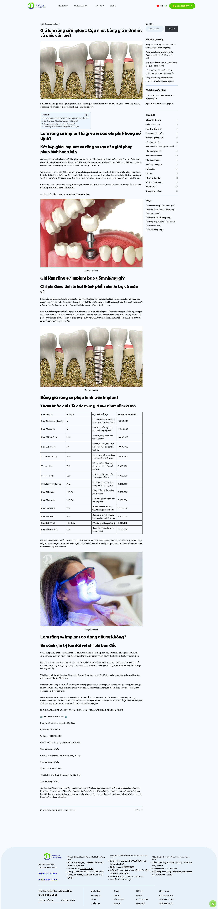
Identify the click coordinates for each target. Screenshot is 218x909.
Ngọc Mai (150, 104)
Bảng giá (117, 903)
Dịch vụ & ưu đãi (80, 6)
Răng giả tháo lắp (153, 178)
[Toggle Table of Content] (85, 115)
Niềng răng (150, 169)
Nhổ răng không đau (154, 164)
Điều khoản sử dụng (166, 896)
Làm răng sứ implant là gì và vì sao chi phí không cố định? (65, 118)
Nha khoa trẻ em (153, 160)
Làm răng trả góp (153, 142)
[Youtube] (157, 6)
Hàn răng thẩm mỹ (153, 129)
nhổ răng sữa (154, 214)
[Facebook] (161, 6)
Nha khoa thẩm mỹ (154, 155)
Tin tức (99, 6)
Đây (57, 749)
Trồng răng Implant (50, 24)
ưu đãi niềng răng (155, 229)
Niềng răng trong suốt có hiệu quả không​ (71, 194)
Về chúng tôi (95, 896)
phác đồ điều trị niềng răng (159, 218)
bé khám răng (154, 205)
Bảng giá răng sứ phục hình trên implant (59, 124)
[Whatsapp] (166, 6)
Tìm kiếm (149, 24)
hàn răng (170, 210)
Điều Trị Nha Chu (153, 124)
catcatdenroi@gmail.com (157, 95)
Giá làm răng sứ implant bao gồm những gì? (60, 121)
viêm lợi (171, 222)
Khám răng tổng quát (154, 138)
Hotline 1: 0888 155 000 (48, 873)
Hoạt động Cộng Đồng (155, 133)
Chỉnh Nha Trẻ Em (153, 120)
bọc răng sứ (169, 205)
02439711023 (128, 867)
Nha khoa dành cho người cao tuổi (160, 146)
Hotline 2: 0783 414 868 (48, 880)
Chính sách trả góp (166, 903)
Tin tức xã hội (151, 187)
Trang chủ (63, 6)
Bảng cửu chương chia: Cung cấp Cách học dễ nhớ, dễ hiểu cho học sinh (160, 55)
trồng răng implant (156, 222)
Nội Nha (149, 173)
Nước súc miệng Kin (165, 104)
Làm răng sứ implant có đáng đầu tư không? (61, 126)
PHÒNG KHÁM (45, 864)
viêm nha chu (154, 225)
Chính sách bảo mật (166, 899)
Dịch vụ (116, 896)
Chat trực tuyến (142, 899)
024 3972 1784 (86, 869)
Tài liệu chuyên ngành (154, 182)
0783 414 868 (171, 869)
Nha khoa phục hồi (153, 151)
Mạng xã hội (140, 903)
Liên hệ (113, 6)
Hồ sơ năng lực (119, 899)
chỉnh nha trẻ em (156, 210)
